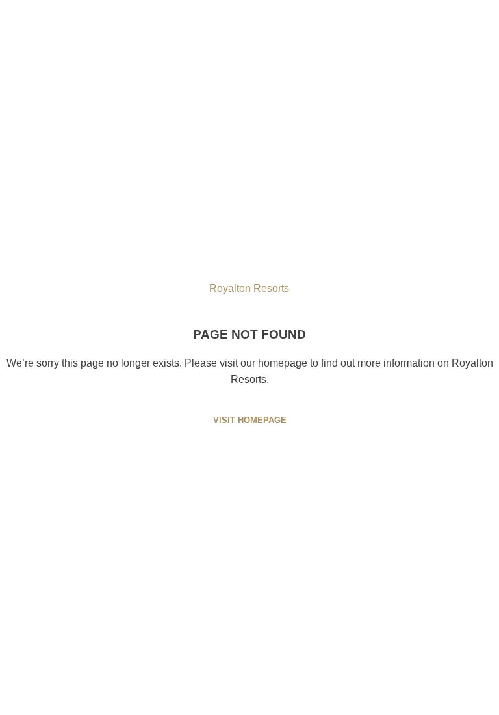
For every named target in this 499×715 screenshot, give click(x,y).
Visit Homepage (250, 420)
